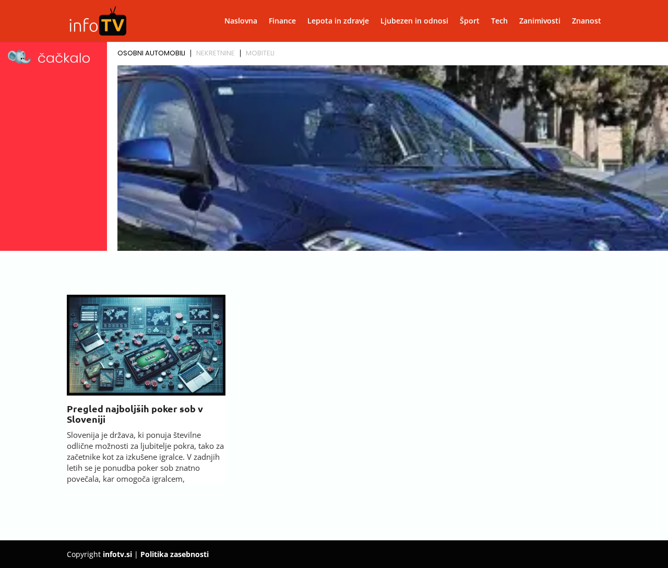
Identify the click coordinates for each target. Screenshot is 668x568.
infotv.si (117, 554)
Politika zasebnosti (174, 554)
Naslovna (240, 21)
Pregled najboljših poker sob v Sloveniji (135, 413)
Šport (470, 21)
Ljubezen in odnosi (414, 21)
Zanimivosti (539, 21)
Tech (499, 21)
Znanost (586, 21)
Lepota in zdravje (338, 21)
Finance (282, 21)
